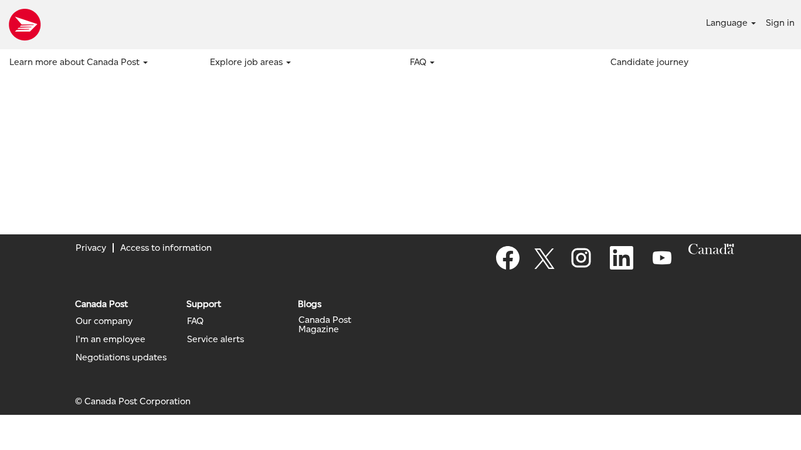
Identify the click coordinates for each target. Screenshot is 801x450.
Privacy (91, 247)
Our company (104, 321)
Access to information (166, 247)
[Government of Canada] (711, 249)
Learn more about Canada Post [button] (75, 61)
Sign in (780, 22)
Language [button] (728, 22)
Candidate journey (649, 61)
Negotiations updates (121, 357)
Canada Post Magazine (324, 325)
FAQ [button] (419, 61)
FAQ (195, 321)
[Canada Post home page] (24, 24)
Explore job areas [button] (247, 61)
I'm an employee (110, 339)
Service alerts (215, 339)
